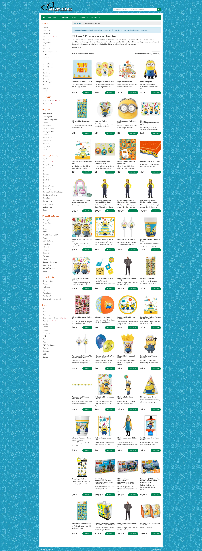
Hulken (45, 55)
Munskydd (46, 333)
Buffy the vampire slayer (51, 120)
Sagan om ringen (48, 168)
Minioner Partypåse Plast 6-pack (82, 162)
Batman (45, 28)
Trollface (46, 351)
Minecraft (46, 247)
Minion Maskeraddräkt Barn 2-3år (127, 438)
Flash (45, 46)
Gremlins (46, 144)
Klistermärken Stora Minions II (82, 318)
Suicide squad (47, 76)
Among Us (46, 220)
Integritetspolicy (156, 549)
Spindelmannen (48, 73)
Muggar (45, 330)
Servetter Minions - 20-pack (82, 81)
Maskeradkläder (52, 101)
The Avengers (47, 82)
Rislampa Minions (101, 121)
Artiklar (74, 17)
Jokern (45, 61)
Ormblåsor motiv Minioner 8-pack (149, 438)
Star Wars (46, 183)
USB (44, 354)
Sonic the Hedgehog (50, 262)
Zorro (45, 210)
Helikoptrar (46, 287)
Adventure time (48, 114)
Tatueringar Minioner (79, 479)
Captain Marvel (48, 34)
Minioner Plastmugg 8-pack (82, 438)
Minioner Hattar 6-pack (148, 397)
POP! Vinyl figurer (49, 345)
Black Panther (47, 31)
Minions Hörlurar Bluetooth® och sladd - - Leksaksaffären (105, 524)
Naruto (45, 159)
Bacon (45, 309)
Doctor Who (47, 126)
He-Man (46, 150)
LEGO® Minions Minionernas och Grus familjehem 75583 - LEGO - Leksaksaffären (104, 481)
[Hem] (43, 17)
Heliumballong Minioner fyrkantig (80, 279)
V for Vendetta (48, 204)
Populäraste (155, 53)
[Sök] (159, 9)
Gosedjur (49, 321)
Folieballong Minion (147, 81)
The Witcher (47, 198)
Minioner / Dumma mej (50, 156)
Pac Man (46, 256)
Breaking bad (47, 117)
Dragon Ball (46, 43)
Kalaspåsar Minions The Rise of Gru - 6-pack (150, 318)
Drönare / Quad (48, 281)
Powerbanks (47, 293)
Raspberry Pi (47, 296)
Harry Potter (47, 147)
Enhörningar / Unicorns (54, 318)
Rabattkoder (84, 17)
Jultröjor (46, 324)
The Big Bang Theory (50, 195)
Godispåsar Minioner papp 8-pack (104, 397)
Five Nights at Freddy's (50, 235)
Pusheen (46, 70)
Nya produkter (53, 17)
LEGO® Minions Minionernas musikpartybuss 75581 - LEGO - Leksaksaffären (126, 481)
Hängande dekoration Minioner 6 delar (102, 162)
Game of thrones (48, 138)
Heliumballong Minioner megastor (149, 356)
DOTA (45, 232)
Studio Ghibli (47, 189)
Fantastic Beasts (48, 129)
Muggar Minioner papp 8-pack (126, 356)
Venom (45, 88)
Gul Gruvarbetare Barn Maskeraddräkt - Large (148, 201)
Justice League (48, 64)
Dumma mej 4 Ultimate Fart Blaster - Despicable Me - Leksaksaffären (149, 480)
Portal (45, 259)
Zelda (45, 271)
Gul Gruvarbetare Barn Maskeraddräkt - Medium (126, 201)
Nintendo (46, 250)
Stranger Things (48, 186)
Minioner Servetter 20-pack (104, 239)
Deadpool (46, 40)
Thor (44, 85)
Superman (46, 79)
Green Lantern (48, 49)
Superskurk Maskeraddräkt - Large (127, 279)
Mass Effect (47, 244)
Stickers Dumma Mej (147, 278)
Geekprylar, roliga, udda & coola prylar (57, 7)
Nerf (44, 290)
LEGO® (45, 327)
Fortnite (45, 238)
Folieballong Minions (102, 317)
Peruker (49, 104)
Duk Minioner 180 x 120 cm (150, 161)
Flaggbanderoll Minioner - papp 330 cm (81, 397)
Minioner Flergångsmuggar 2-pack (150, 240)
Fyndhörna (64, 17)
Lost (44, 153)
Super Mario (47, 265)
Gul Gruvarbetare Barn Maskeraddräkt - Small (103, 201)
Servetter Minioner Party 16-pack (82, 240)
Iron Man (46, 58)
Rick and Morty (48, 165)
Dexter (45, 123)
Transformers (47, 201)
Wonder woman (48, 91)
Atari (44, 226)
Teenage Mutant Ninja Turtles (53, 192)
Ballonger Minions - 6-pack (104, 81)
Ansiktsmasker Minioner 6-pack (127, 121)
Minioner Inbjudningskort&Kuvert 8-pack (150, 122)
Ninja (44, 336)
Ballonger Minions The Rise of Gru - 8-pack (104, 356)
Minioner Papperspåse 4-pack (104, 438)
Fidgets (45, 284)
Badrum (45, 312)
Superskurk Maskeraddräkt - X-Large (127, 524)
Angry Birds (47, 223)
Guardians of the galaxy (51, 52)
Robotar (45, 348)
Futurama (46, 135)
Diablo (45, 229)
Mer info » (87, 92)
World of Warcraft (48, 268)
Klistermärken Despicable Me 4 (81, 121)
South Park (46, 177)
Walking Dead (47, 207)
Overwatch (46, 253)
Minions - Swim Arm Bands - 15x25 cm (150, 524)
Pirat (44, 342)
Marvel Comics (48, 67)
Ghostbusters (47, 141)
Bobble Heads (47, 315)
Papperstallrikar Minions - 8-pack (126, 318)
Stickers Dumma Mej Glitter (81, 523)
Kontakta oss (95, 17)
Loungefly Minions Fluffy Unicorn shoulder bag (81, 201)
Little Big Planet (48, 241)
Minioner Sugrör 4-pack (126, 239)
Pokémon (50, 162)
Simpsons (46, 174)
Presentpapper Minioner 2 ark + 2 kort (126, 162)
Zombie (45, 357)
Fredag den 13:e (48, 132)
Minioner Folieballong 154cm (125, 397)
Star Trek (46, 180)
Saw (44, 171)
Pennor (45, 339)
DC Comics (50, 37)
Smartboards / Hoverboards (52, 299)
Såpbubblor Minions (124, 81)
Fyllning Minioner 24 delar (104, 278)
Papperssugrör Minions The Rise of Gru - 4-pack (82, 356)
